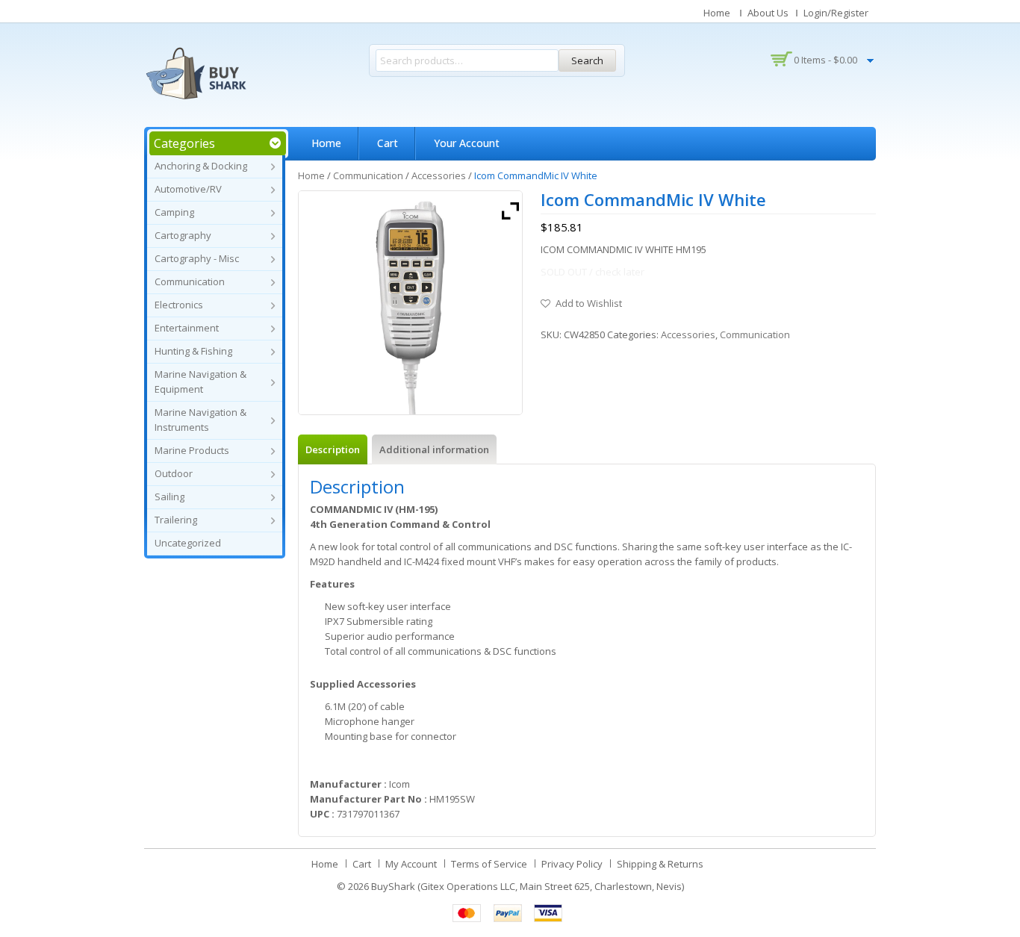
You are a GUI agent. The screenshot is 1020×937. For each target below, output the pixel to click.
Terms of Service (489, 864)
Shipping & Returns (660, 864)
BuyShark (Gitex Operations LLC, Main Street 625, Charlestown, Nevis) (527, 886)
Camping (174, 212)
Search (587, 60)
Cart (387, 143)
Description (332, 449)
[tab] (332, 449)
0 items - (825, 59)
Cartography (183, 235)
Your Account (467, 143)
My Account (411, 864)
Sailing (169, 496)
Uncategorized (188, 543)
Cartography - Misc (197, 258)
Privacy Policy (572, 864)
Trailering (176, 519)
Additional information (434, 449)
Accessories (438, 175)
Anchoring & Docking (201, 165)
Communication (190, 281)
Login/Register (835, 12)
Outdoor (174, 473)
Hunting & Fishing (193, 351)
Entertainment (187, 327)
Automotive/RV (188, 189)
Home (716, 12)
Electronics (179, 304)
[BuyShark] (195, 73)
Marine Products (192, 450)
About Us (768, 12)
